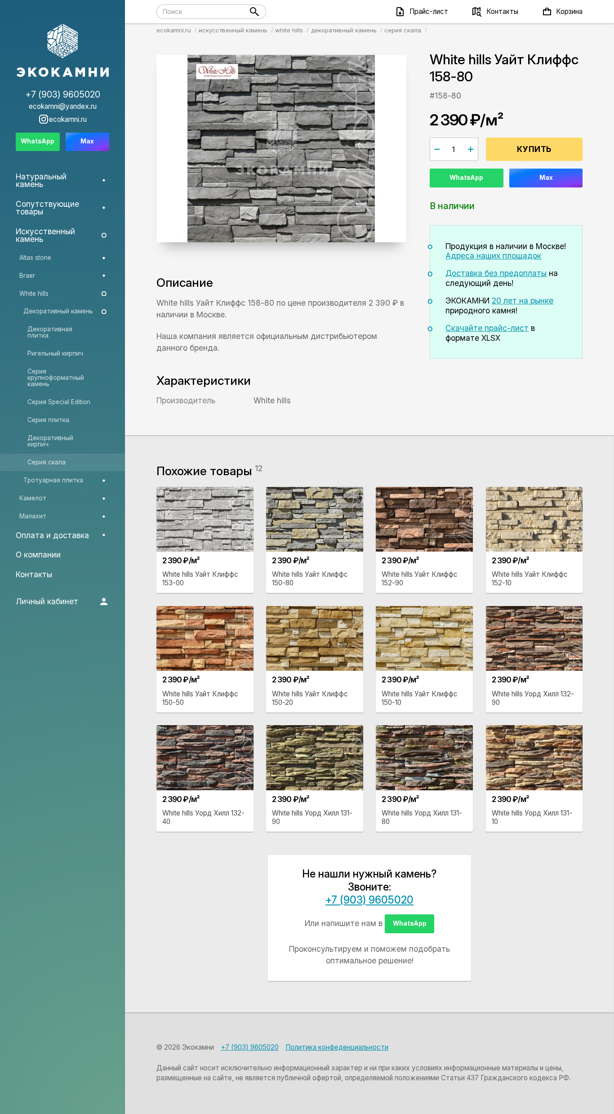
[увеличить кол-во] (470, 149)
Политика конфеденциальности (336, 1047)
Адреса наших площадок (493, 255)
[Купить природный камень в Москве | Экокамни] (63, 51)
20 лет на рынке (522, 300)
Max (546, 177)
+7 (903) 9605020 (369, 900)
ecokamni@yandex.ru (63, 106)
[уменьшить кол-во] (437, 149)
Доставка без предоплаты (496, 273)
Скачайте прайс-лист (487, 328)
